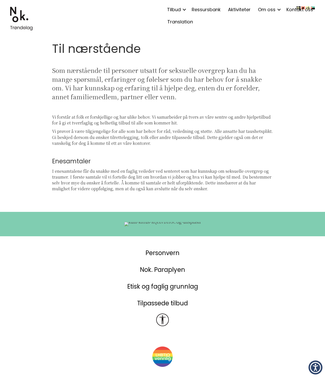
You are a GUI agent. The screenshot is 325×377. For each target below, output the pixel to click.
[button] (184, 10)
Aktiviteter (239, 9)
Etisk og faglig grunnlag (162, 286)
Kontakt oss (299, 9)
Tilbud (174, 9)
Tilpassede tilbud (162, 303)
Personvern (162, 253)
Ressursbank (206, 9)
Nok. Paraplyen (162, 269)
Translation (180, 22)
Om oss (266, 9)
